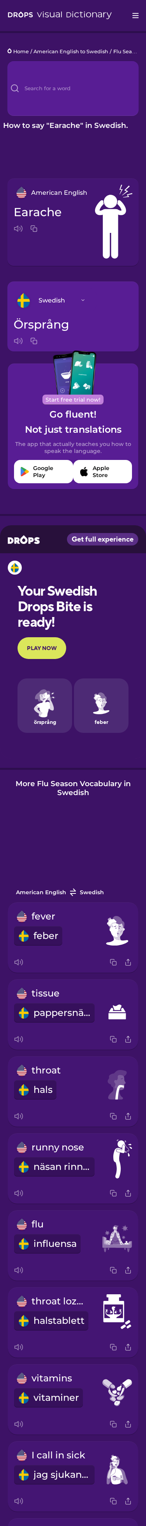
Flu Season (127, 51)
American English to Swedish (70, 51)
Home (21, 51)
